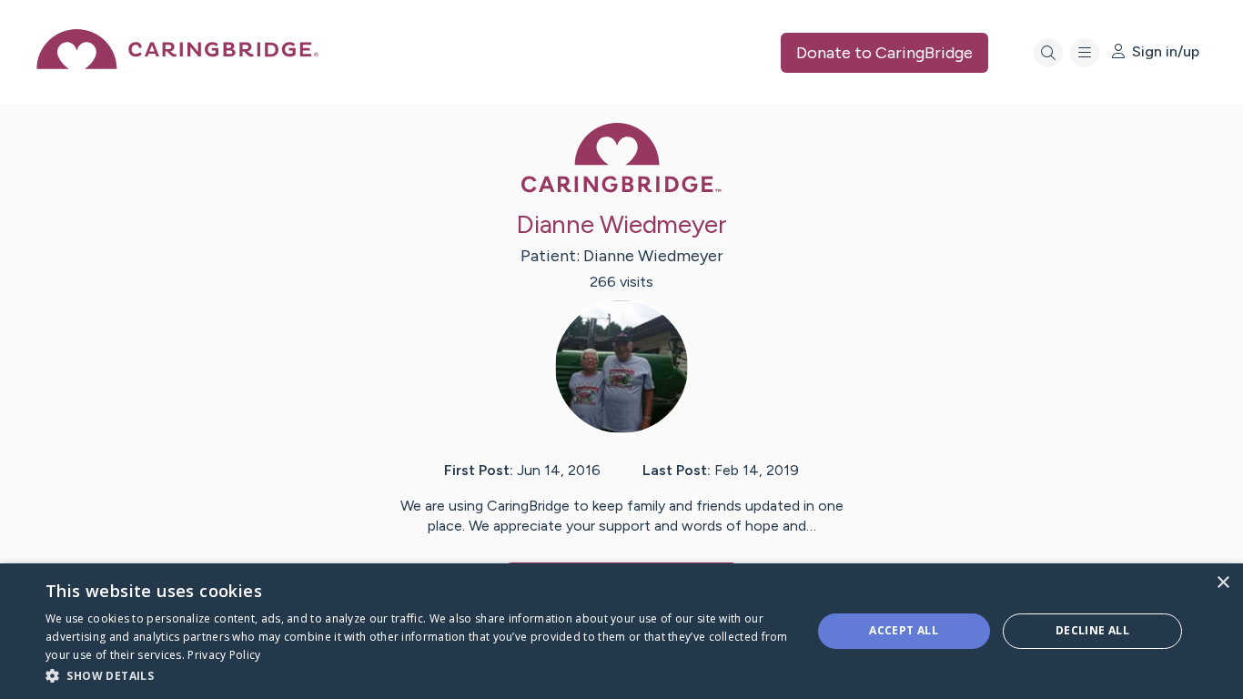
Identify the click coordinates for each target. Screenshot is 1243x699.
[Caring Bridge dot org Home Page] (177, 64)
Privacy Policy (223, 655)
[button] (416, 674)
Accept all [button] (903, 630)
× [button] (1222, 583)
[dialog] (621, 631)
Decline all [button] (1092, 630)
